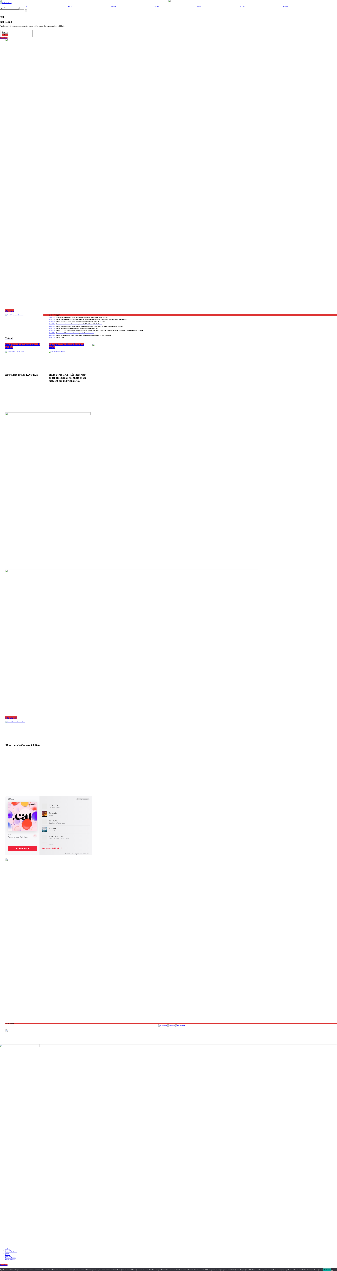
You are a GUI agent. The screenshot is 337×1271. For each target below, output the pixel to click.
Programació (113, 6)
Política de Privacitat (10, 1257)
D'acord (327, 1270)
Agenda (199, 6)
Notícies (70, 6)
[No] (332, 1270)
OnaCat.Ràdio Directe (11, 1252)
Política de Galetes (10, 1259)
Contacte (285, 6)
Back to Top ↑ (4, 38)
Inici (27, 6)
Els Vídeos (242, 6)
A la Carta (156, 6)
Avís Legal (8, 1256)
